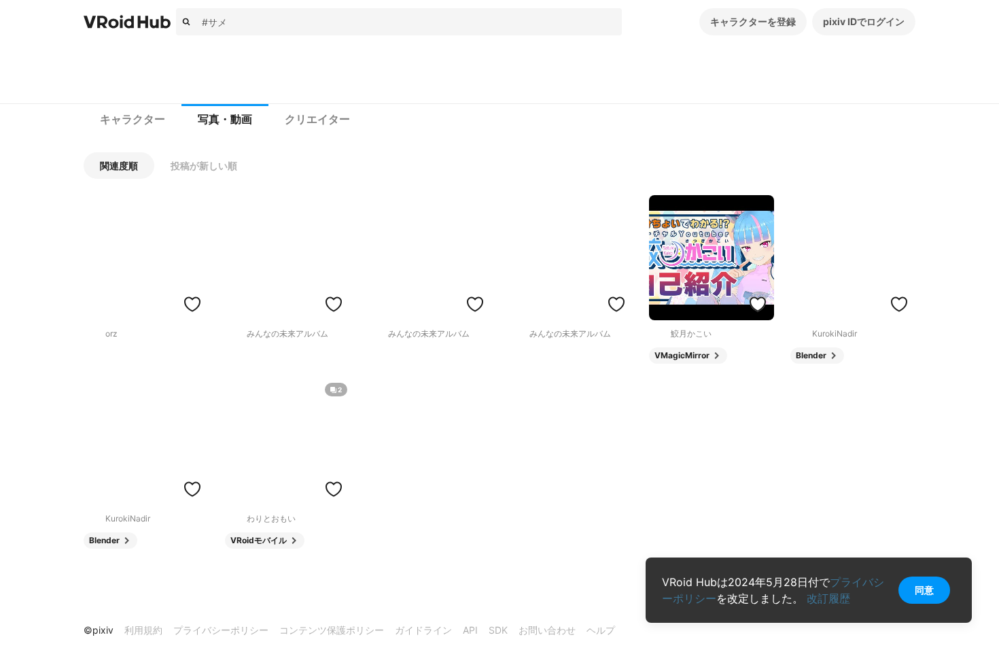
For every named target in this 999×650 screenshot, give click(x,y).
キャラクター (132, 119)
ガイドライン (423, 630)
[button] (119, 165)
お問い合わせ (547, 630)
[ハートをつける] (192, 304)
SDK (498, 630)
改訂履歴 (828, 598)
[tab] (132, 119)
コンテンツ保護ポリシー (331, 630)
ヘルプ (600, 630)
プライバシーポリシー (220, 630)
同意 (924, 590)
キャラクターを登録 (753, 21)
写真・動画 (225, 119)
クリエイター (317, 119)
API (470, 630)
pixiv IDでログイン (864, 21)
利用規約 (143, 630)
